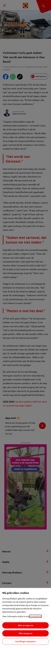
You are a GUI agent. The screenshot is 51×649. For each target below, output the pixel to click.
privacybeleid (35, 616)
